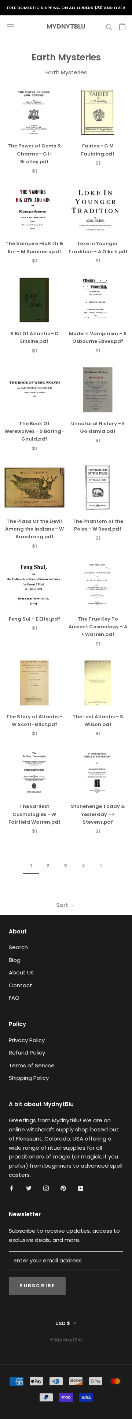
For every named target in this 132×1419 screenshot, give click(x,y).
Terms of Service (32, 1065)
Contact (20, 985)
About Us (21, 972)
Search (18, 947)
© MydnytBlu (66, 1339)
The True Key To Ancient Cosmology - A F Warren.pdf (98, 626)
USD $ (62, 1323)
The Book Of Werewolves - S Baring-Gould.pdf (34, 431)
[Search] (109, 26)
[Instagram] (46, 1188)
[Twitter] (29, 1188)
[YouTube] (80, 1188)
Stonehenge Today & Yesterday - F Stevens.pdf (98, 814)
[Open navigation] (10, 26)
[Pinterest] (63, 1188)
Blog (15, 960)
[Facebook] (11, 1188)
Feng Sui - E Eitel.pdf (34, 618)
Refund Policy (27, 1052)
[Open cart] (122, 26)
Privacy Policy (27, 1040)
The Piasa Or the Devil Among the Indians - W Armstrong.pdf (34, 529)
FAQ (14, 997)
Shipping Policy (29, 1078)
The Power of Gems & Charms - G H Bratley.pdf (34, 153)
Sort (63, 905)
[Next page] (101, 865)
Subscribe (37, 1285)
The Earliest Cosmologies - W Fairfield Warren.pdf (34, 814)
